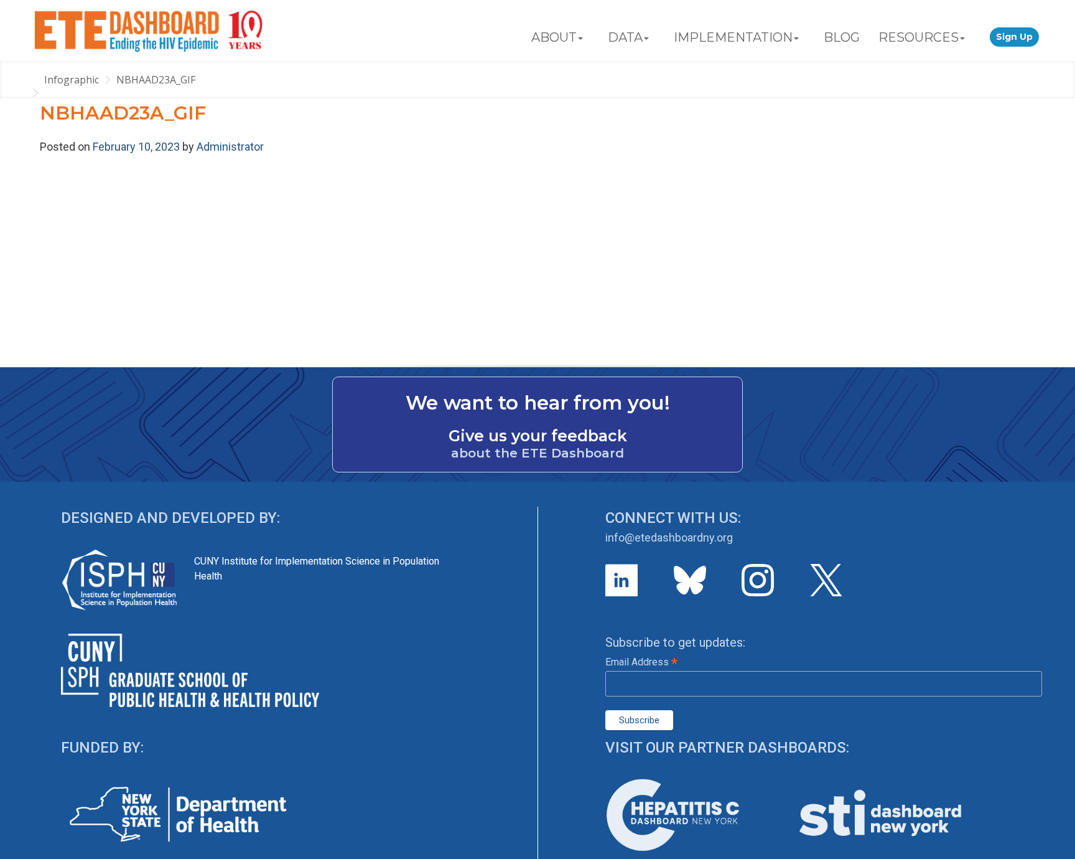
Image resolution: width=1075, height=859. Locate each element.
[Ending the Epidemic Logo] (148, 30)
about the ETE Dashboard (537, 453)
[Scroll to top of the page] (1056, 849)
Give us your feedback (538, 435)
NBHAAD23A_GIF (155, 80)
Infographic (71, 80)
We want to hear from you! (538, 403)
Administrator (230, 146)
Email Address (641, 662)
